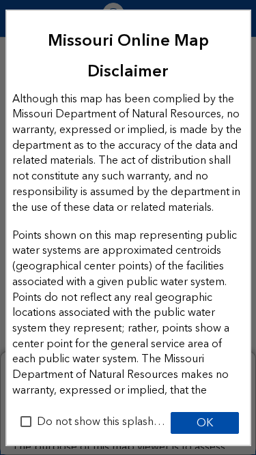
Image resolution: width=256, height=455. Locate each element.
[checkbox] (26, 421)
